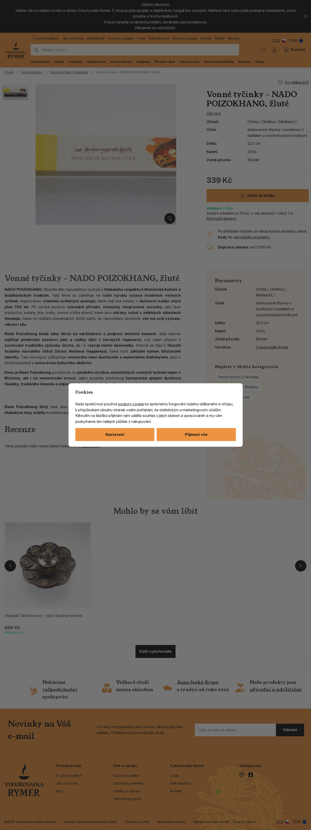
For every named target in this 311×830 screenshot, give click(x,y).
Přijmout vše (196, 434)
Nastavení (114, 434)
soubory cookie (131, 404)
